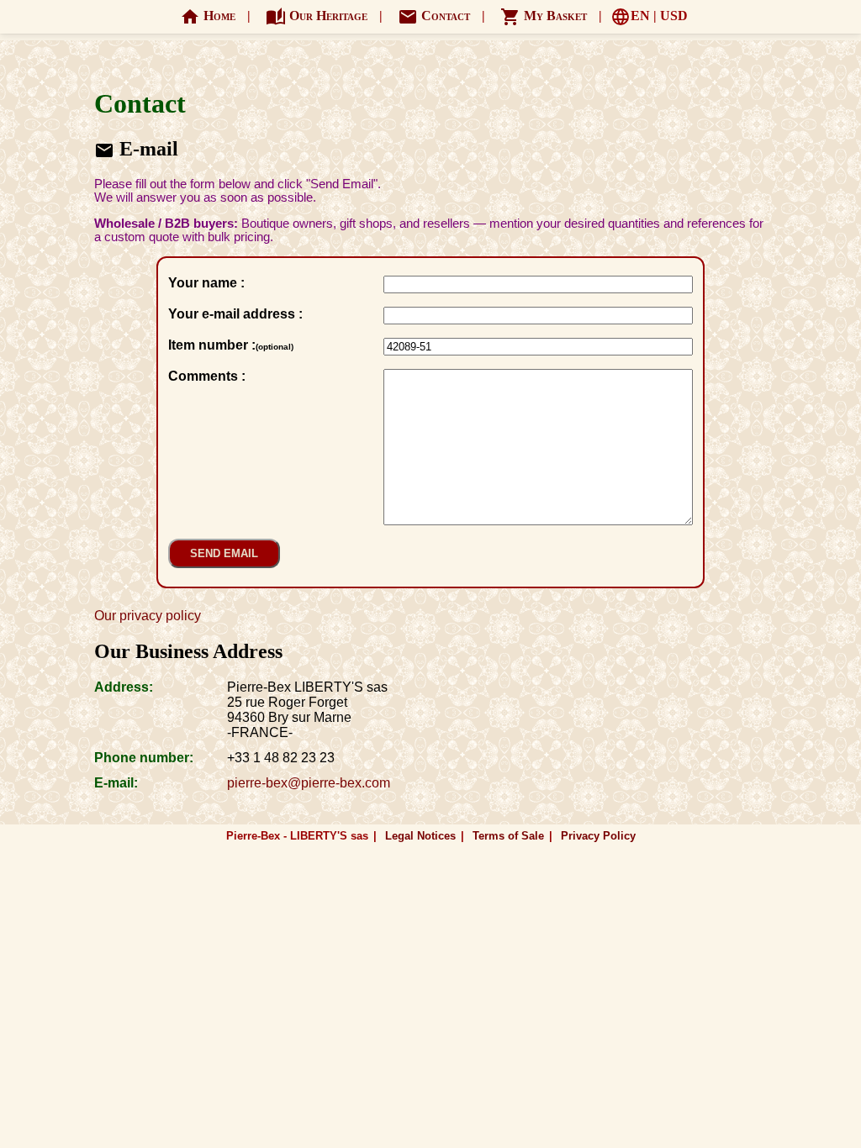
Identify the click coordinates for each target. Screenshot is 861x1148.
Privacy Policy (598, 835)
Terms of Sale (508, 835)
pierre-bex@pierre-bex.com (308, 783)
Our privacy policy (147, 615)
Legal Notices (420, 835)
